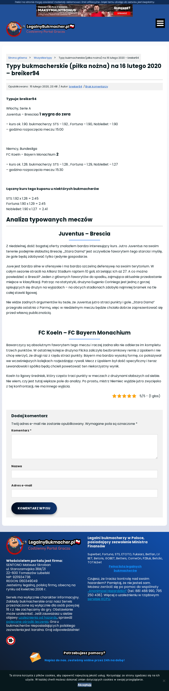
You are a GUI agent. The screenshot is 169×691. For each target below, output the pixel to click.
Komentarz (21, 430)
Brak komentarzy (96, 86)
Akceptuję (85, 684)
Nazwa (16, 466)
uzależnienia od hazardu (38, 617)
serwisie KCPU (99, 599)
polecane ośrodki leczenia (27, 621)
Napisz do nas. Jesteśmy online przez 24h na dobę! (85, 660)
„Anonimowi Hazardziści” (107, 591)
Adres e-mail (21, 485)
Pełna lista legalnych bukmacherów (125, 569)
